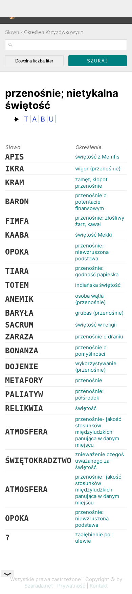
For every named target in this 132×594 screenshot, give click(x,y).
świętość (85, 408)
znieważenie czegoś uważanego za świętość (99, 460)
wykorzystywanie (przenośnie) (95, 366)
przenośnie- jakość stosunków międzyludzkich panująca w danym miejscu (98, 432)
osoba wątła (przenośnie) (90, 299)
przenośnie (88, 380)
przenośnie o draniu (99, 336)
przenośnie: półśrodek (89, 394)
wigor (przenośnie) (97, 168)
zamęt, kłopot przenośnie (91, 182)
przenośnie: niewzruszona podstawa (92, 252)
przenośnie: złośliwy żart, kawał (99, 221)
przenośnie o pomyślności (91, 350)
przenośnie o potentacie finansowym (91, 201)
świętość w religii (96, 324)
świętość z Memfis (97, 156)
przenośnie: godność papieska (96, 271)
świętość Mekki (93, 234)
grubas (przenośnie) (99, 313)
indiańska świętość (97, 285)
